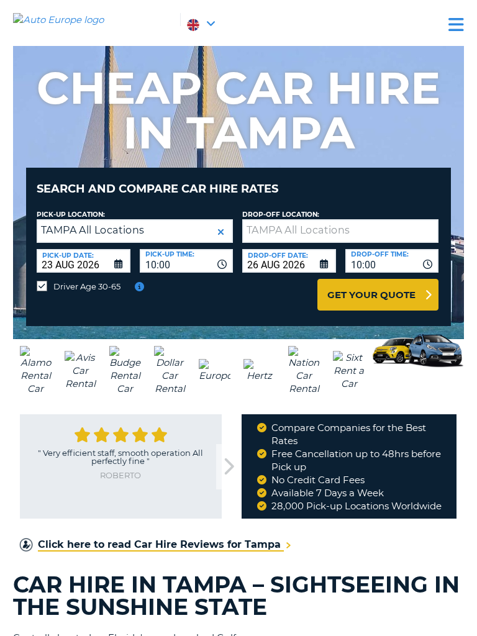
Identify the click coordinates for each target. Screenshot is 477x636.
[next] (228, 466)
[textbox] (340, 231)
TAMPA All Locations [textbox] (93, 230)
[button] (221, 232)
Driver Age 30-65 (86, 286)
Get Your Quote (371, 295)
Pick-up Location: (71, 215)
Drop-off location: (280, 215)
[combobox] (186, 260)
